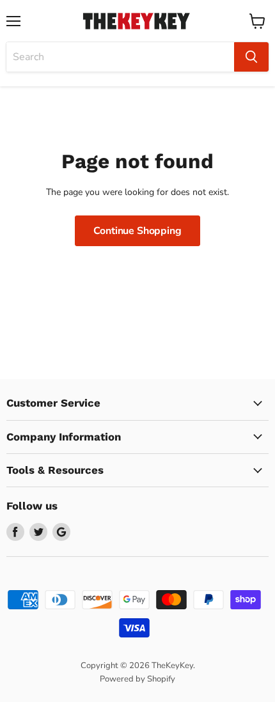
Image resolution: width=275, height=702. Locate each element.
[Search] (251, 57)
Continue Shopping (137, 231)
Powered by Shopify (137, 679)
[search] (120, 57)
